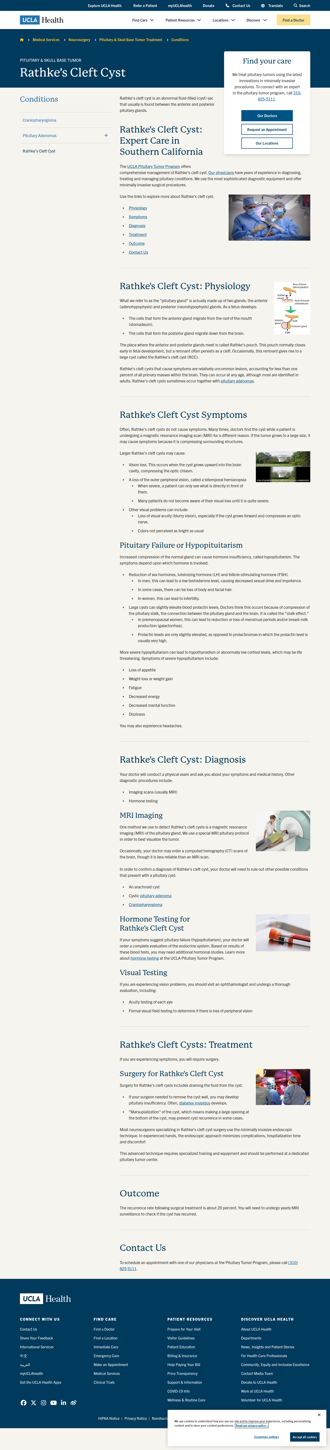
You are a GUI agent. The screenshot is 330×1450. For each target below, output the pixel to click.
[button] (105, 5)
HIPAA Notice (109, 1418)
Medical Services (46, 39)
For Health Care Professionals (264, 1355)
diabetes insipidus (194, 1102)
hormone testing (145, 958)
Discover (253, 20)
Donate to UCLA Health (259, 1382)
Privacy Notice (136, 1418)
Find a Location (105, 1338)
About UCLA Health (256, 1329)
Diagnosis (137, 225)
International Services (37, 1346)
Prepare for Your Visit (183, 1329)
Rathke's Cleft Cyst (39, 150)
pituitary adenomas (237, 380)
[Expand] (106, 135)
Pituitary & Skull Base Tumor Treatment (130, 39)
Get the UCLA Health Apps (40, 1382)
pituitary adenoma (155, 895)
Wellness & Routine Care (186, 1400)
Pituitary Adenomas (39, 135)
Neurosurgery (79, 39)
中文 (23, 1355)
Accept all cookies (305, 1437)
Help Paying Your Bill (183, 1364)
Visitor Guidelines (181, 1338)
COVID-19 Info (178, 1391)
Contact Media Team (257, 1373)
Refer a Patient (145, 5)
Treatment (138, 234)
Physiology (138, 207)
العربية (25, 1364)
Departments (251, 1338)
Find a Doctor (293, 20)
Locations (220, 20)
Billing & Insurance (182, 1355)
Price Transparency (182, 1373)
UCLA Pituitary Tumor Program (153, 166)
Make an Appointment (111, 1364)
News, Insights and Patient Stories (267, 1346)
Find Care (139, 20)
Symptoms (138, 216)
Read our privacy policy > (252, 1426)
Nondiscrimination (166, 1418)
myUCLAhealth (180, 5)
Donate (208, 5)
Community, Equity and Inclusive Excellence (275, 1364)
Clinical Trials (104, 1382)
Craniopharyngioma (39, 120)
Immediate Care (106, 1346)
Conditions (180, 39)
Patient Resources (180, 20)
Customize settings (266, 1437)
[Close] (319, 1415)
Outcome (137, 243)
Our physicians (221, 172)
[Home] (22, 39)
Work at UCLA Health (257, 1391)
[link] (23, 1402)
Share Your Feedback (36, 1338)
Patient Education (181, 1346)
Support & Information (184, 1382)
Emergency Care (106, 1355)
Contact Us (241, 5)
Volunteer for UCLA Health (261, 1400)
